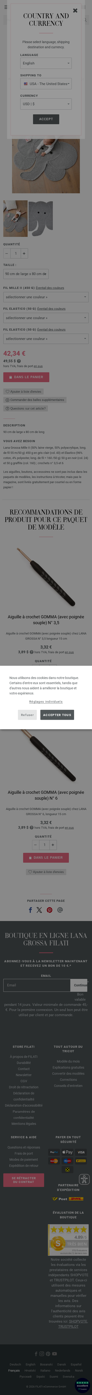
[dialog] (46, 697)
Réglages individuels (46, 701)
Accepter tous (57, 714)
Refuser (27, 714)
